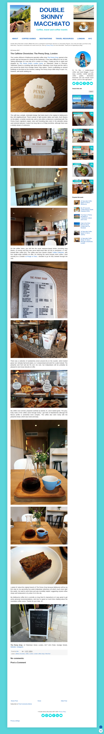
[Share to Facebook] (30, 651)
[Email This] (25, 651)
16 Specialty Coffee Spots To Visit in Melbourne (86, 202)
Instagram (20, 647)
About (15, 38)
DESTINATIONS (45, 38)
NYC (90, 38)
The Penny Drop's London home (31, 63)
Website (13, 647)
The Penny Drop (53, 57)
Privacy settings (15, 721)
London (81, 38)
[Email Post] (22, 651)
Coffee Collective (58, 252)
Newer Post (14, 701)
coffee (27, 653)
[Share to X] (28, 651)
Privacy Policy (49, 45)
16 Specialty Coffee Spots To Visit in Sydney (86, 233)
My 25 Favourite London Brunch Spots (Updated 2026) (87, 209)
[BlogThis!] (27, 651)
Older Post (64, 701)
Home (39, 701)
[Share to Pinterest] (31, 651)
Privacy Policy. (62, 711)
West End (47, 653)
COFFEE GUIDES (29, 38)
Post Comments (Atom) (25, 704)
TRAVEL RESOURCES (65, 38)
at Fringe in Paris (31, 256)
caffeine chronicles (20, 653)
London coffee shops (39, 653)
